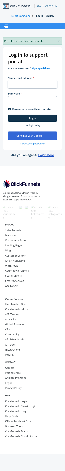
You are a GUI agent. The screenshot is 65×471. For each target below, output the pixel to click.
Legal (8, 383)
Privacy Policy (13, 388)
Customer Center (15, 255)
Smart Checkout (14, 280)
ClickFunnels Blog (16, 411)
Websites (10, 235)
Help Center (12, 416)
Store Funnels (13, 275)
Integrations (12, 349)
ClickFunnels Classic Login (20, 406)
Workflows (11, 265)
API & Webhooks (15, 339)
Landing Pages (13, 245)
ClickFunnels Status (17, 431)
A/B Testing (12, 314)
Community (12, 334)
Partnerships (13, 372)
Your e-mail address (21, 78)
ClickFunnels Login (16, 401)
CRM (8, 329)
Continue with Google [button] (29, 135)
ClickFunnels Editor (16, 309)
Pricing (9, 354)
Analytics (10, 319)
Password (15, 93)
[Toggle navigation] (6, 26)
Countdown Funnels (17, 270)
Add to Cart (12, 286)
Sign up (50, 15)
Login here (46, 155)
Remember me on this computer (32, 109)
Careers (9, 367)
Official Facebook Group (19, 421)
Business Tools (14, 426)
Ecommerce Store (16, 240)
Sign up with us (40, 68)
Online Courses (14, 299)
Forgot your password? (32, 143)
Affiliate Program (15, 377)
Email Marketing (15, 260)
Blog (8, 250)
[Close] (59, 40)
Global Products (14, 324)
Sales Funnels (13, 230)
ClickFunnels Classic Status (21, 436)
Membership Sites (16, 304)
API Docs (10, 344)
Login (39, 15)
